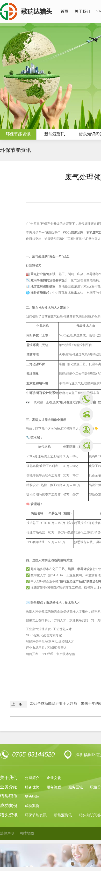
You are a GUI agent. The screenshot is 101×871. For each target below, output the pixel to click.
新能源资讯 (54, 134)
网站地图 (26, 833)
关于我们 (82, 11)
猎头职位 (32, 796)
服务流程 (54, 787)
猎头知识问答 (90, 815)
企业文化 (54, 778)
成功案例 (32, 806)
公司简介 (32, 778)
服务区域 (75, 787)
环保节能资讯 (36, 815)
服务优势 (32, 787)
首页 (64, 11)
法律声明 (7, 833)
